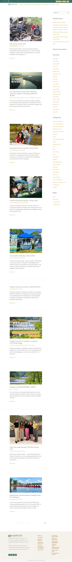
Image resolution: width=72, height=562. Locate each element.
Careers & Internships (14, 150)
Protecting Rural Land (57, 162)
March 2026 (55, 61)
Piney (54, 154)
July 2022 (55, 107)
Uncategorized (13, 289)
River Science (56, 169)
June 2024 (55, 79)
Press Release (32, 97)
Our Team (40, 537)
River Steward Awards (55, 554)
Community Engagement (58, 126)
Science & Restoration (57, 179)
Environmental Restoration (58, 139)
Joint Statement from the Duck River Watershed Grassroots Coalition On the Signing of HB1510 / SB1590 (24, 94)
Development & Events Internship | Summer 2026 (24, 148)
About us (40, 535)
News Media (56, 152)
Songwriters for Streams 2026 (55, 548)
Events (54, 141)
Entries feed (55, 199)
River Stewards (56, 172)
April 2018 (55, 112)
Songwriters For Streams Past (59, 182)
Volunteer (40, 545)
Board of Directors (40, 540)
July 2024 (55, 76)
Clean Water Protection (15, 97)
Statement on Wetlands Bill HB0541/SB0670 (23, 387)
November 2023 (56, 94)
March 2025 (55, 69)
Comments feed (56, 201)
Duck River (23, 97)
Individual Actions (57, 144)
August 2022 (55, 104)
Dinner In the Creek (57, 129)
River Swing (55, 174)
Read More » (13, 58)
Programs (55, 159)
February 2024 (56, 86)
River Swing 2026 (55, 551)
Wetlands (55, 187)
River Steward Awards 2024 (18, 44)
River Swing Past (56, 177)
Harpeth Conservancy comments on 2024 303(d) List (25, 287)
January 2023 (56, 102)
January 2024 (56, 89)
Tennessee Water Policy (55, 536)
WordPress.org (56, 204)
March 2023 (55, 97)
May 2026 (55, 58)
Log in (54, 196)
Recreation (55, 167)
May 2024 (55, 81)
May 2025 (55, 66)
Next (46, 523)
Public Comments (24, 345)
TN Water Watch (54, 545)
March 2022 (55, 109)
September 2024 (56, 74)
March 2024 (55, 84)
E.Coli (54, 136)
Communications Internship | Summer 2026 (22, 256)
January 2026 (56, 64)
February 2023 (56, 99)
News (27, 97)
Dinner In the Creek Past (58, 131)
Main (54, 146)
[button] (23, 4)
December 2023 (56, 91)
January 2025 (56, 71)
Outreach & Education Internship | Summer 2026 (24, 200)
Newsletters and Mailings (41, 547)
